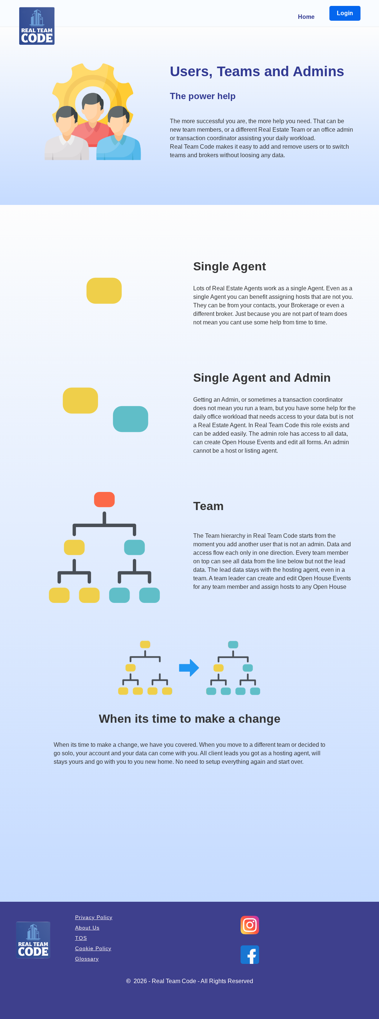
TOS (81, 938)
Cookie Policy (93, 948)
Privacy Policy (94, 917)
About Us (87, 928)
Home (306, 17)
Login (345, 13)
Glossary (87, 959)
